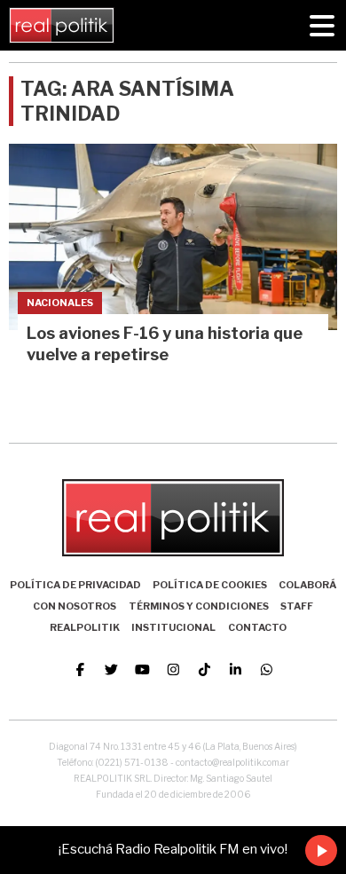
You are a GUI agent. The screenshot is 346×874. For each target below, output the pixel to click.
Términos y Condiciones (199, 606)
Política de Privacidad (75, 585)
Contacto (257, 627)
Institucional (173, 627)
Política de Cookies (210, 585)
